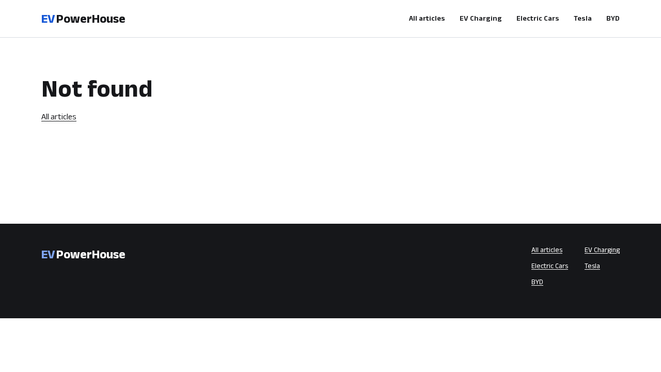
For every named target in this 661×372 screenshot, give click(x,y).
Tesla (583, 18)
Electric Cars (537, 18)
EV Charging (481, 18)
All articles (427, 18)
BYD (613, 18)
